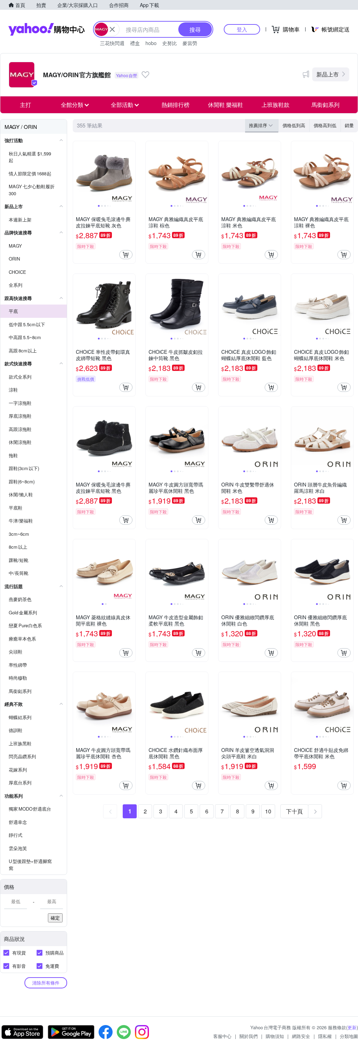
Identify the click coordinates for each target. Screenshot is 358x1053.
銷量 (349, 125)
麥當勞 (189, 43)
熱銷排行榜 (175, 105)
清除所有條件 (45, 982)
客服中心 (222, 1036)
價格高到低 (325, 125)
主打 (25, 105)
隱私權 (325, 1036)
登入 (242, 29)
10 (268, 811)
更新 (352, 1027)
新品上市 (327, 74)
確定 (55, 917)
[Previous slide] (77, 172)
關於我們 (248, 1036)
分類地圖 (349, 1036)
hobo (151, 43)
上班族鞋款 (275, 105)
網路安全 (301, 1036)
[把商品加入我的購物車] (126, 254)
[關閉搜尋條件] (112, 29)
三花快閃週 (112, 43)
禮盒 (135, 43)
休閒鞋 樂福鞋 (225, 105)
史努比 (169, 43)
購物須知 (275, 1036)
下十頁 (294, 811)
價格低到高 (293, 125)
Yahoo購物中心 (46, 29)
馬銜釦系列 (325, 105)
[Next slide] (130, 172)
